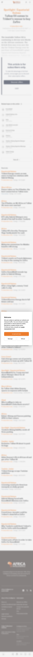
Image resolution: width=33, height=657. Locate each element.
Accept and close (16, 334)
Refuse (23, 339)
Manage (10, 339)
